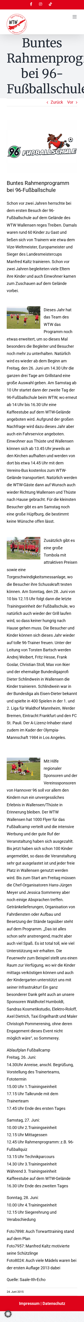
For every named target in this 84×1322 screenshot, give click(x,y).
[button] (8, 1314)
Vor (70, 102)
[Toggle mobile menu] (75, 16)
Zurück (57, 102)
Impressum (29, 1303)
